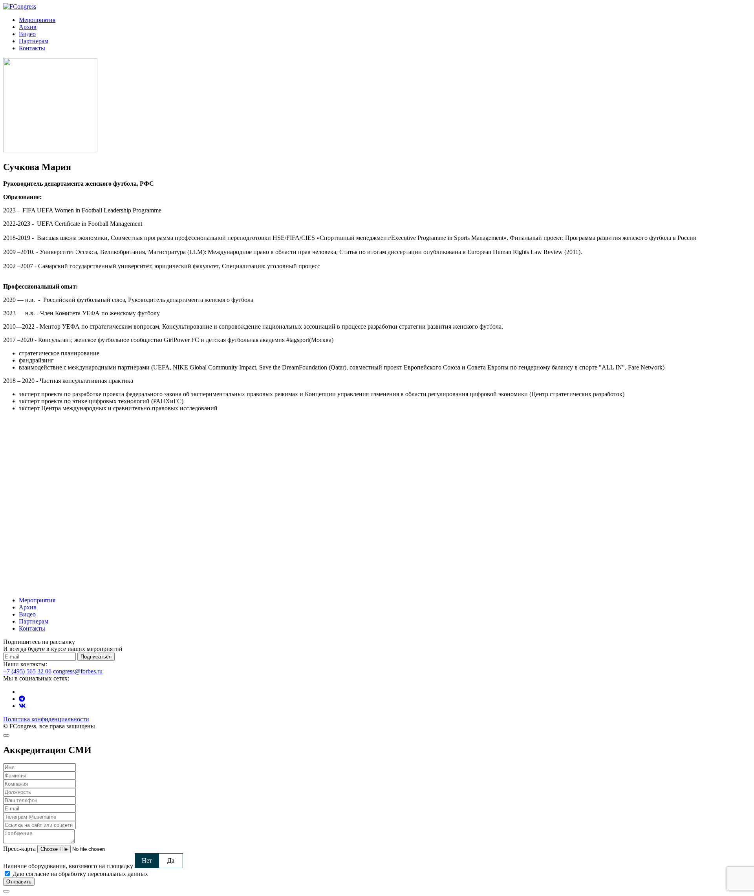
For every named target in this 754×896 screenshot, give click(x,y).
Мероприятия (37, 19)
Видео (27, 34)
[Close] (6, 735)
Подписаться (96, 657)
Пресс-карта (19, 848)
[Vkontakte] (22, 705)
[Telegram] (22, 698)
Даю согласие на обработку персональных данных (80, 873)
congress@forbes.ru (77, 671)
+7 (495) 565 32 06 (27, 671)
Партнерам (33, 41)
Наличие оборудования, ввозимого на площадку (68, 866)
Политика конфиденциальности (46, 719)
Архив (28, 27)
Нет (147, 860)
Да (170, 860)
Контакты (32, 48)
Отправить (18, 882)
